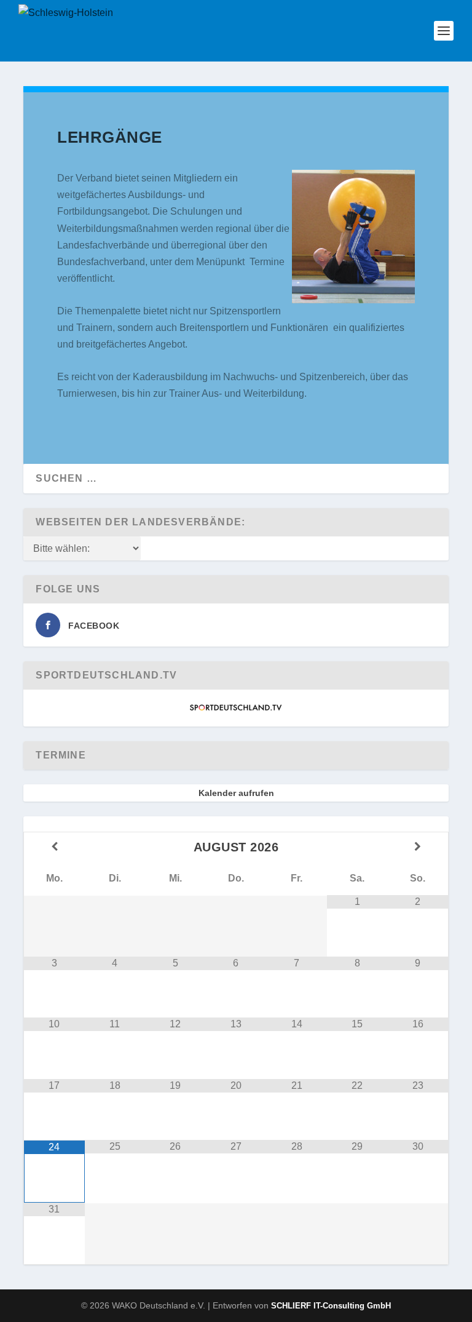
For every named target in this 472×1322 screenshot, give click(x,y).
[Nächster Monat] (417, 847)
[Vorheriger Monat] (54, 847)
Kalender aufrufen (236, 793)
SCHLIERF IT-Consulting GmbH (331, 1305)
